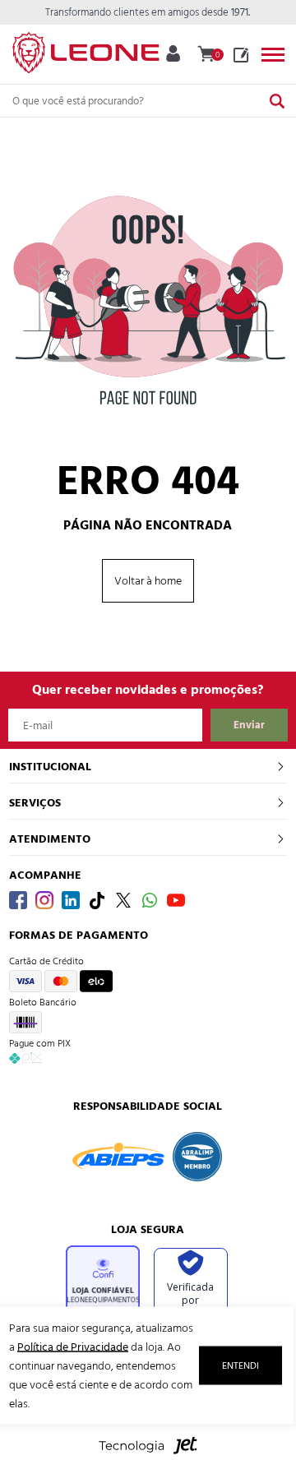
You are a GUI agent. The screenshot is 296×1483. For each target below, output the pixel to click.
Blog (241, 55)
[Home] (86, 49)
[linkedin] (71, 900)
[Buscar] (277, 101)
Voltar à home (148, 580)
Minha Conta (173, 53)
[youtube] (176, 900)
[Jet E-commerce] (148, 1453)
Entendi (240, 1366)
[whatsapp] (150, 900)
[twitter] (123, 900)
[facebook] (18, 900)
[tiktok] (97, 900)
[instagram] (44, 900)
